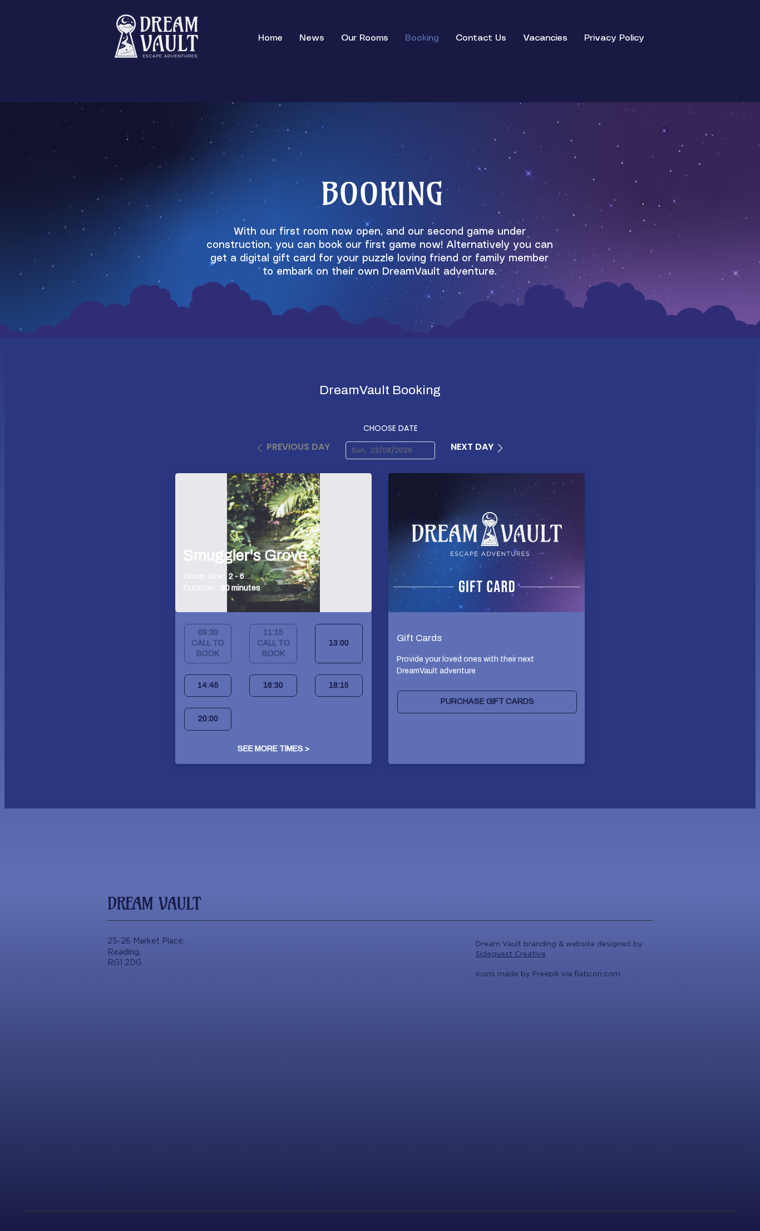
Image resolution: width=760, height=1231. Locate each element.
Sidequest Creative (511, 954)
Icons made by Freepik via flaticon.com (548, 974)
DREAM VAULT (154, 903)
